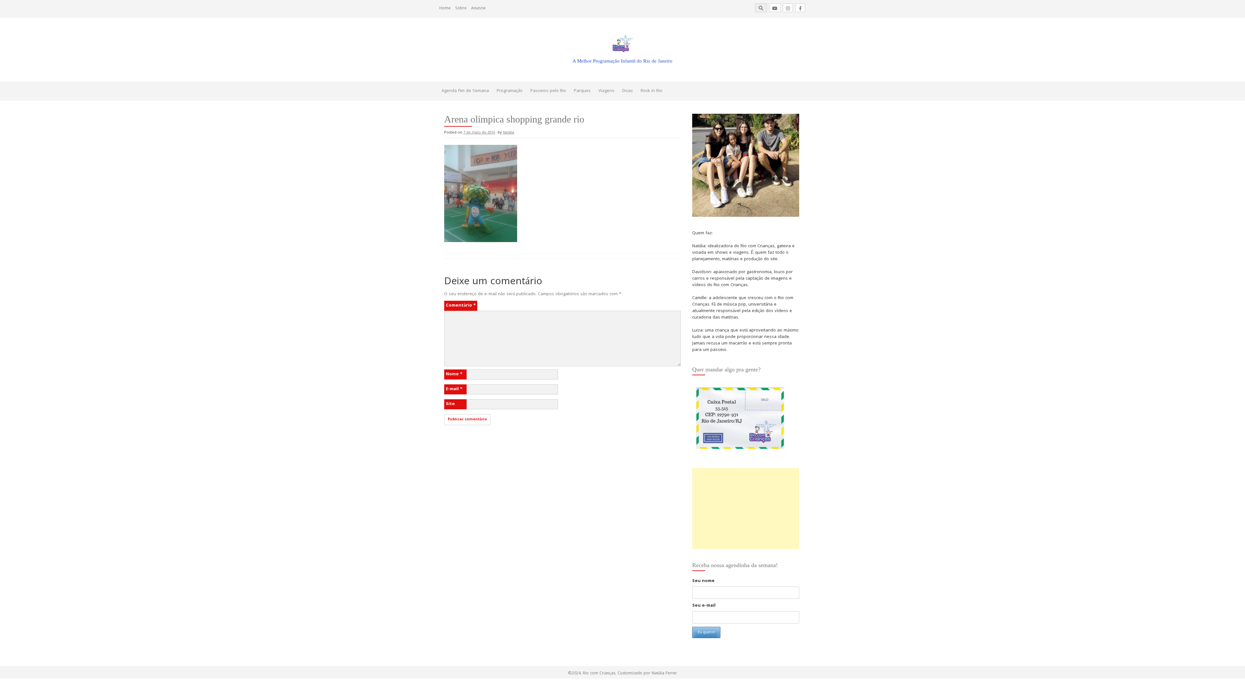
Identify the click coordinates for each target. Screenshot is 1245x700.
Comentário (461, 305)
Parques (582, 91)
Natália (508, 133)
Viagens (606, 91)
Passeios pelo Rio (548, 91)
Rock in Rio (651, 91)
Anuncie (478, 8)
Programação (510, 91)
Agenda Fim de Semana (465, 91)
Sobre (461, 8)
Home (445, 8)
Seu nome (703, 581)
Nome (454, 374)
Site (450, 404)
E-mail (454, 389)
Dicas (627, 91)
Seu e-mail (704, 605)
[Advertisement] (745, 508)
